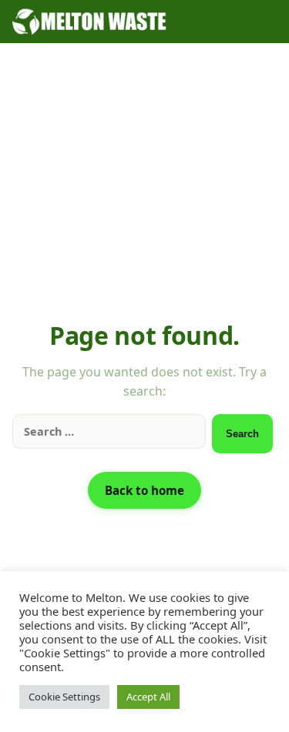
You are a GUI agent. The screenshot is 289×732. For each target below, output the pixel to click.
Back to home (144, 490)
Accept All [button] (148, 697)
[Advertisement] (144, 192)
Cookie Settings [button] (64, 697)
